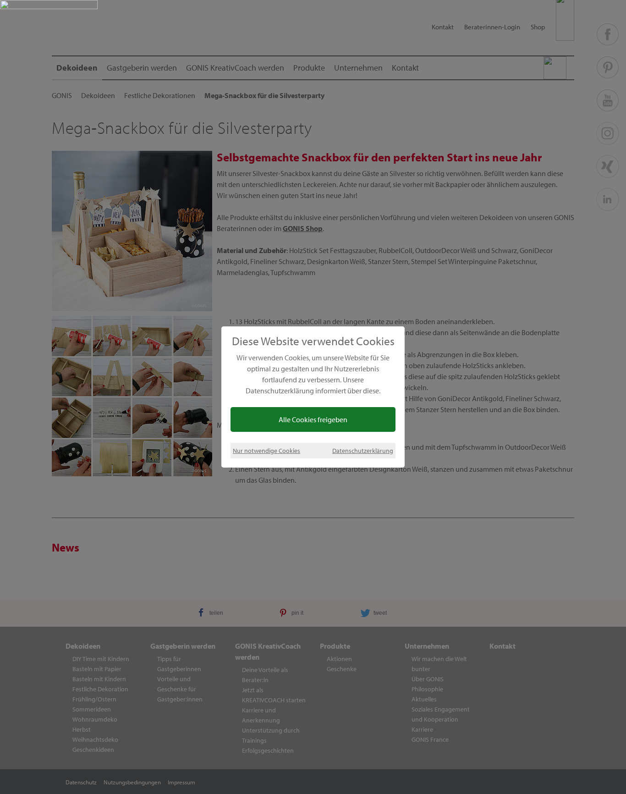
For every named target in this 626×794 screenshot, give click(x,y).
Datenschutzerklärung (362, 450)
